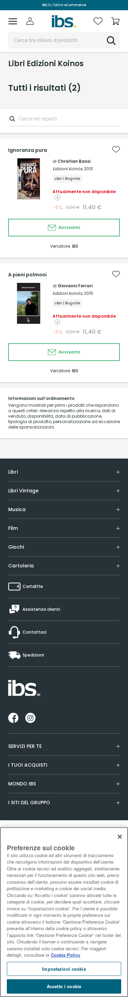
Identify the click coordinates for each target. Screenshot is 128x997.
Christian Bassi (74, 161)
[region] (64, 912)
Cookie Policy (65, 955)
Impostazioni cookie (64, 969)
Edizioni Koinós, (68, 169)
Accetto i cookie (64, 986)
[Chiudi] (119, 836)
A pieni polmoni (27, 274)
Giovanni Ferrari (75, 286)
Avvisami (68, 227)
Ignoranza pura (27, 150)
